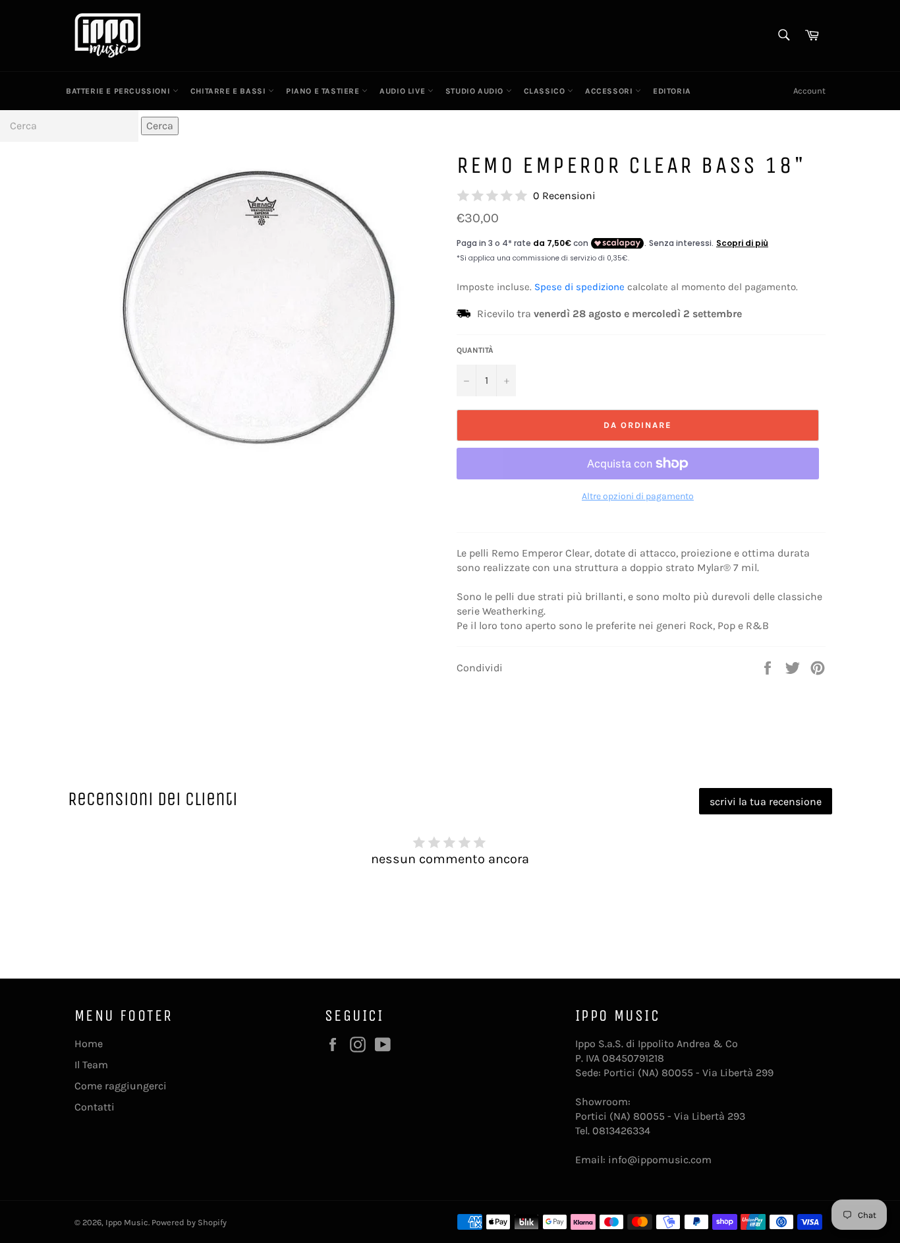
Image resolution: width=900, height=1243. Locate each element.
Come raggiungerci (120, 1085)
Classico (545, 91)
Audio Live (404, 91)
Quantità (475, 350)
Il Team (91, 1064)
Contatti (94, 1107)
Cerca (159, 125)
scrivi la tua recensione (766, 801)
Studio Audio (475, 91)
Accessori (610, 91)
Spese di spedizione (579, 287)
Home (88, 1043)
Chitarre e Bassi (229, 91)
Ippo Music (126, 1222)
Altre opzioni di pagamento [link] (638, 496)
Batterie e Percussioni (119, 91)
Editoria (672, 91)
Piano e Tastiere (324, 91)
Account (809, 91)
